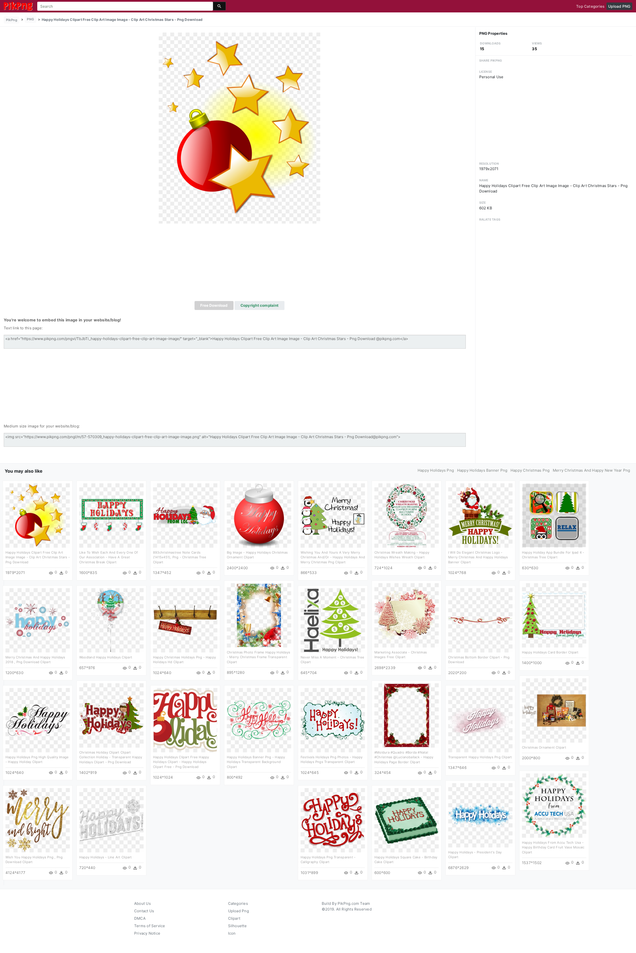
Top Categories (590, 6)
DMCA (140, 918)
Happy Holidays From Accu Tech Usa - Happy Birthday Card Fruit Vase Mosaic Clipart (553, 847)
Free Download (214, 305)
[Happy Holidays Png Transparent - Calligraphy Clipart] (333, 819)
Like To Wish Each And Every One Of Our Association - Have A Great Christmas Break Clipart (108, 557)
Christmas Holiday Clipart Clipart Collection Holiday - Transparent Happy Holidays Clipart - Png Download (110, 757)
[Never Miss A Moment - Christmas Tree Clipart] (333, 619)
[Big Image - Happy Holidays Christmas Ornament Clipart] (259, 515)
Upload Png (238, 911)
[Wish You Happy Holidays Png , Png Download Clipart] (37, 819)
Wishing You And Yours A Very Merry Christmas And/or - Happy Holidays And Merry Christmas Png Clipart (333, 557)
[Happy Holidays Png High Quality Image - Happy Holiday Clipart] (37, 719)
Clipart (234, 918)
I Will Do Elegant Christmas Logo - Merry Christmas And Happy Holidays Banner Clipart (478, 557)
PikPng (11, 20)
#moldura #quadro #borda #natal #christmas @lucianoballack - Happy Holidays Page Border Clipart (404, 757)
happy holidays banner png (482, 470)
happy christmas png (530, 470)
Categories (238, 903)
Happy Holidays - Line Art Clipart (105, 857)
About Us (142, 903)
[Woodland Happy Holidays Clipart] (111, 619)
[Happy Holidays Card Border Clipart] (554, 614)
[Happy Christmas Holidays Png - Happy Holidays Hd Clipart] (185, 619)
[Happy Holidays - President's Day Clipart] (480, 814)
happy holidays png (436, 470)
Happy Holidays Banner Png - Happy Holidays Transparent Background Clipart (256, 762)
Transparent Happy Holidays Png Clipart (480, 757)
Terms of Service (149, 925)
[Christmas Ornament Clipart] (554, 710)
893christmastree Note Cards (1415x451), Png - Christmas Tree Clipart (179, 557)
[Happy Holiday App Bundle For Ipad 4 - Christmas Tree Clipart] (554, 515)
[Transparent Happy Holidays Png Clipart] (480, 719)
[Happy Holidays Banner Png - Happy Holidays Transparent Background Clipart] (259, 719)
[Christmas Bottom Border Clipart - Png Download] (480, 619)
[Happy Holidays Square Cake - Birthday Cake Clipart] (406, 819)
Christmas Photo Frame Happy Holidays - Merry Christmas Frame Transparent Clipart (258, 657)
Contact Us (144, 911)
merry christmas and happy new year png (591, 470)
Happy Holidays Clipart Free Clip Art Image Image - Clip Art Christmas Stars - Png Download (37, 557)
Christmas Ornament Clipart (544, 747)
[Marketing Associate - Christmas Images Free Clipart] (406, 614)
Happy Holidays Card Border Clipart (550, 652)
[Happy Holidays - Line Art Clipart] (111, 819)
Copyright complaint (259, 305)
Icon (232, 933)
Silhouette (237, 925)
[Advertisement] (239, 264)
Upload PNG (619, 6)
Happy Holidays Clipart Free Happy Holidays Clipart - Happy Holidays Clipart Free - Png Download (181, 762)
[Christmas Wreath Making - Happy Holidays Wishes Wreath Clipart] (406, 515)
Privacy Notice (147, 933)
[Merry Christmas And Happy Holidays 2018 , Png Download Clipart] (37, 619)
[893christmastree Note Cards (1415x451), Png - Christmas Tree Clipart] (185, 515)
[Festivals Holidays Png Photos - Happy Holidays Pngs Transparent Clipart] (333, 719)
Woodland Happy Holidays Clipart (105, 657)
